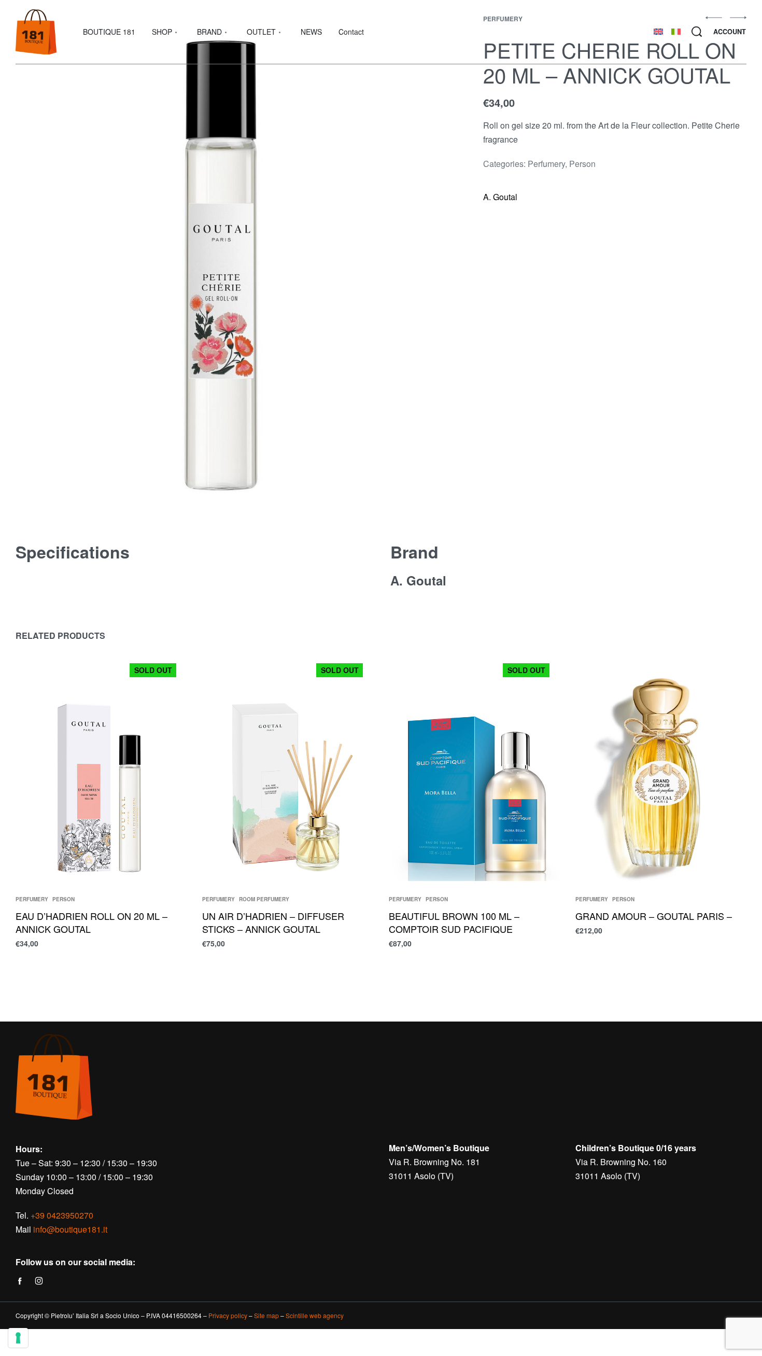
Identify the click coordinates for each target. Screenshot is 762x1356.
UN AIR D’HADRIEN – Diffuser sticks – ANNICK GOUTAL (273, 922)
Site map (266, 1315)
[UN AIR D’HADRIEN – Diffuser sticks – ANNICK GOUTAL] (287, 767)
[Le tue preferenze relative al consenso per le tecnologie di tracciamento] (18, 1338)
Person (582, 164)
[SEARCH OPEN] (696, 31)
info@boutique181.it (70, 1229)
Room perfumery (264, 899)
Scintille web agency (315, 1315)
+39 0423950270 (62, 1215)
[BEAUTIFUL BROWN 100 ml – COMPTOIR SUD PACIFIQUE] (474, 767)
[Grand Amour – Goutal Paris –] (660, 767)
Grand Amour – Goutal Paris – (653, 915)
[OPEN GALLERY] (224, 266)
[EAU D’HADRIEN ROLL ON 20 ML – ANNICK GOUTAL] (101, 767)
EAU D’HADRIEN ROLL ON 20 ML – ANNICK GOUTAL (91, 922)
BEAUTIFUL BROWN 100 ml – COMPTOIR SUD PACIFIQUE (454, 922)
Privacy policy (227, 1315)
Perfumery (546, 164)
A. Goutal (500, 197)
